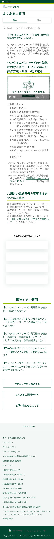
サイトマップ (8, 442)
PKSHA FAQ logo (27, 416)
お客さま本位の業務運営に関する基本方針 (19, 498)
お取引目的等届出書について (14, 475)
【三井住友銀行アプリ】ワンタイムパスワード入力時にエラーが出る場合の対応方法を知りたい (25, 322)
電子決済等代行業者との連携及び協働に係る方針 (22, 507)
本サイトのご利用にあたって (14, 438)
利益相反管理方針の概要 (12, 488)
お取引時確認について (11, 470)
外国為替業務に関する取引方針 (15, 502)
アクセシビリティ (9, 447)
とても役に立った (27, 245)
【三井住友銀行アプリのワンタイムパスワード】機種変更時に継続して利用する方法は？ (25, 351)
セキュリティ (8, 465)
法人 (39, 20)
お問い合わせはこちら (27, 405)
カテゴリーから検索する (27, 383)
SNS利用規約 (8, 519)
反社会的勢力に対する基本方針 (15, 493)
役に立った (27, 256)
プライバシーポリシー (11, 452)
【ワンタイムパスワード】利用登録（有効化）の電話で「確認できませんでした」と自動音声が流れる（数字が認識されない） (25, 337)
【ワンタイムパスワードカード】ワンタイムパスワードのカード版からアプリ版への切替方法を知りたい (25, 366)
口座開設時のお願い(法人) (13, 484)
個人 (15, 20)
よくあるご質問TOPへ (27, 394)
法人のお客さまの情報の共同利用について (19, 456)
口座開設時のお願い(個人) (13, 479)
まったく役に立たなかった (27, 279)
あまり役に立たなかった (27, 268)
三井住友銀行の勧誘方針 (12, 461)
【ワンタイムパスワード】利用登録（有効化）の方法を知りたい (25, 309)
